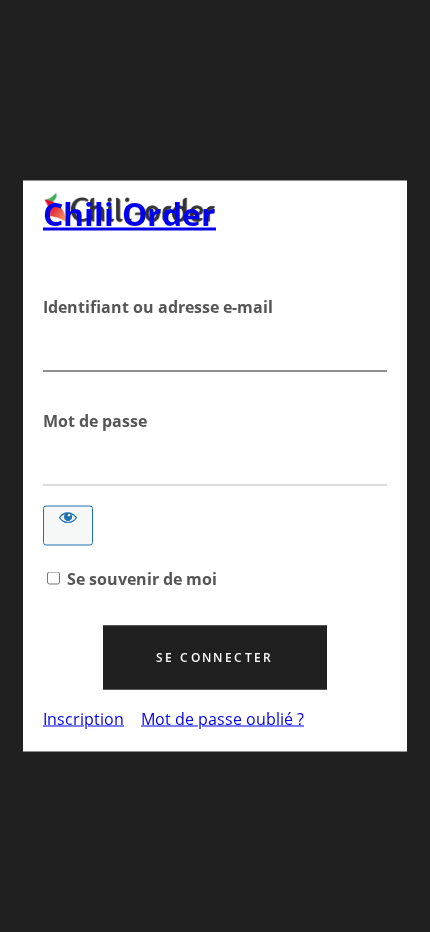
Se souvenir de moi (142, 579)
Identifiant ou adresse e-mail (158, 307)
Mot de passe (95, 421)
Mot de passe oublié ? (222, 719)
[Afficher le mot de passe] (68, 526)
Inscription (83, 719)
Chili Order (129, 213)
